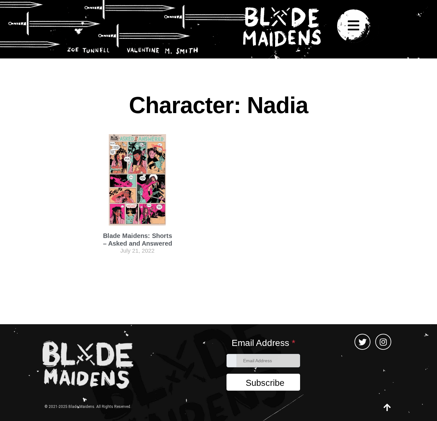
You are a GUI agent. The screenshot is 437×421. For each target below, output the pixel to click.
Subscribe (265, 383)
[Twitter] (362, 342)
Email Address (263, 343)
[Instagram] (383, 342)
